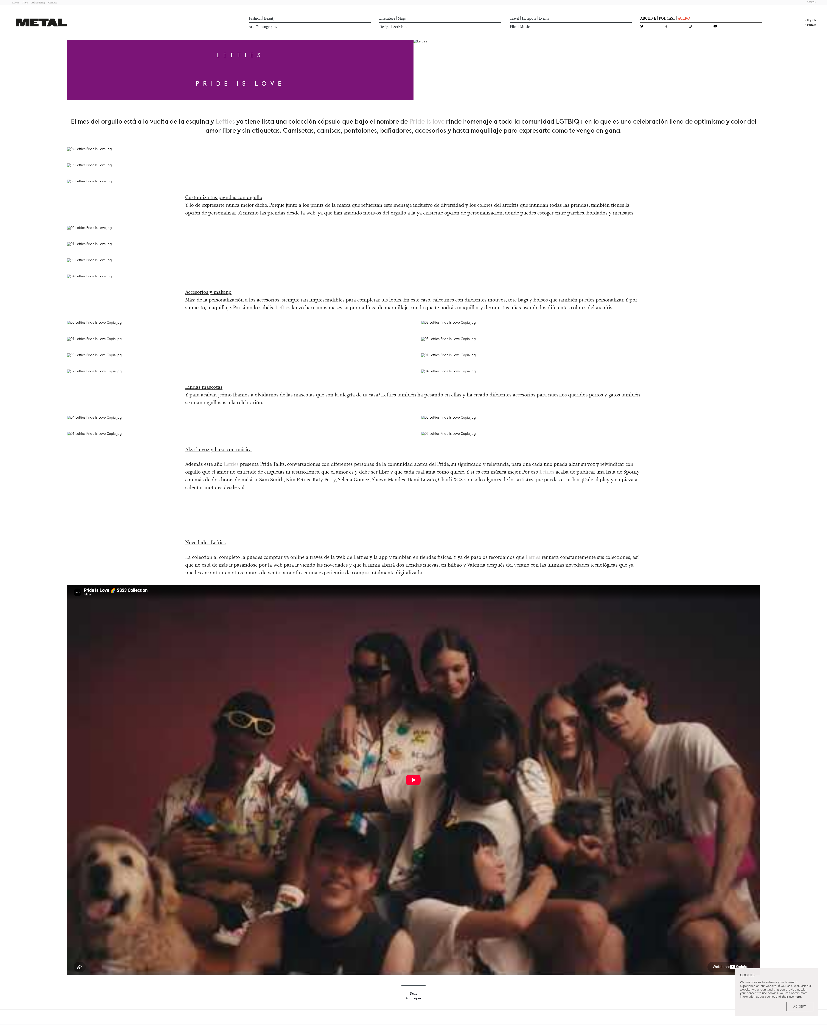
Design (384, 26)
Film (514, 26)
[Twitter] (641, 26)
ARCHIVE (648, 18)
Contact (52, 2)
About (15, 2)
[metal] (41, 22)
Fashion (255, 18)
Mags (402, 18)
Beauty (269, 18)
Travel (514, 18)
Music (525, 26)
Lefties (225, 121)
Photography (266, 26)
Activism (400, 26)
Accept (799, 1007)
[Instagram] (690, 26)
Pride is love (427, 121)
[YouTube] (715, 26)
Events (544, 18)
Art (251, 26)
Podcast (667, 18)
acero (684, 18)
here (798, 996)
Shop (25, 2)
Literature (387, 18)
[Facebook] (666, 26)
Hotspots (529, 18)
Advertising (38, 2)
